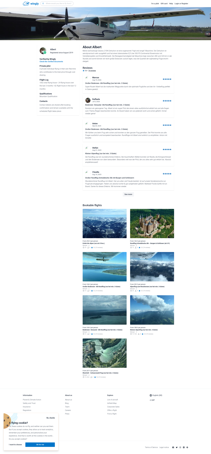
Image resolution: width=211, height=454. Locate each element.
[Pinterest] (187, 447)
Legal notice (164, 447)
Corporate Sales (113, 407)
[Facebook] (173, 447)
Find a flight (111, 414)
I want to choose (15, 445)
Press (67, 414)
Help (171, 4)
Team (67, 407)
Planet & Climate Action (32, 400)
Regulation (27, 410)
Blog (67, 403)
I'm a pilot (155, 4)
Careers (68, 410)
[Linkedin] (184, 447)
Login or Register (181, 4)
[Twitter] (177, 447)
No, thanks (50, 418)
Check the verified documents (51, 62)
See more (128, 194)
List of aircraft (112, 400)
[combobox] (56, 3)
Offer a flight (112, 410)
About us (68, 400)
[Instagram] (180, 447)
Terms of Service (151, 447)
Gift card (164, 4)
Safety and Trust (29, 403)
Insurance (26, 407)
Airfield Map (112, 403)
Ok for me (40, 445)
